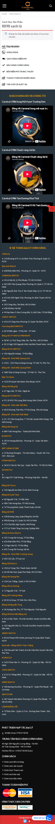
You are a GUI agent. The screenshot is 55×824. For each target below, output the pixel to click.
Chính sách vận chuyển (13, 766)
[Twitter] (25, 821)
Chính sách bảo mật (12, 774)
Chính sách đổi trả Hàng (14, 762)
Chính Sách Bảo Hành (13, 778)
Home (4, 14)
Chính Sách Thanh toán (13, 770)
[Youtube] (29, 821)
